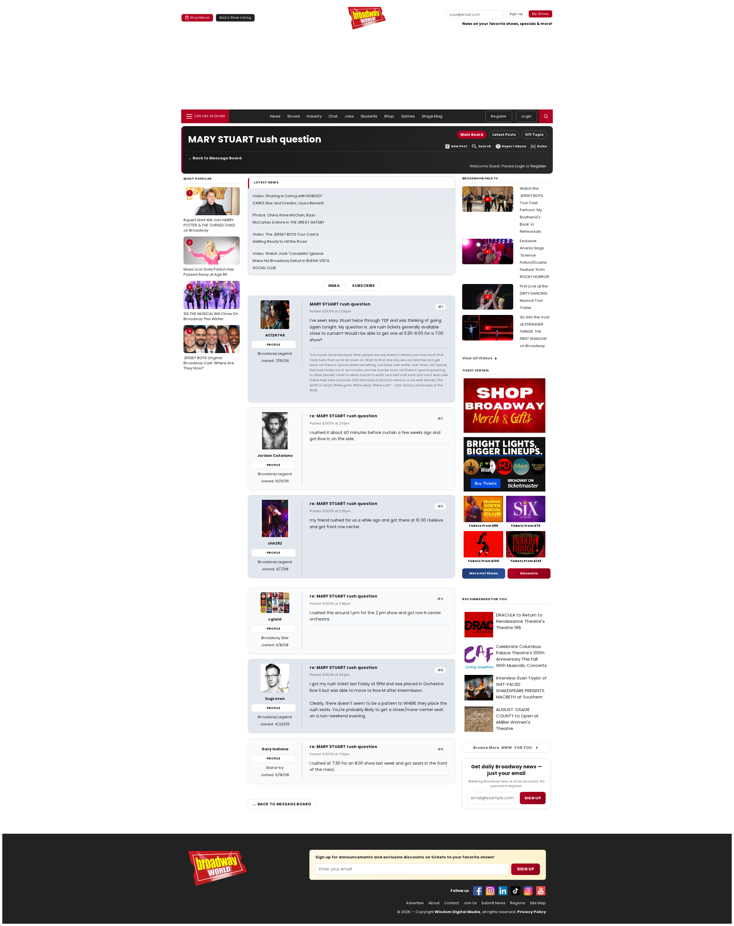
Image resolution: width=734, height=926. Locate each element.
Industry (314, 116)
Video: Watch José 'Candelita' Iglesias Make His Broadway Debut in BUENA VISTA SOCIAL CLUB (291, 261)
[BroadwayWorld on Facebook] (478, 891)
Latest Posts (504, 134)
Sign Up (525, 869)
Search (484, 146)
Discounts (529, 573)
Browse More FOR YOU (502, 747)
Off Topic (534, 134)
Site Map (538, 903)
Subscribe (363, 285)
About (434, 903)
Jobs (349, 116)
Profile (273, 344)
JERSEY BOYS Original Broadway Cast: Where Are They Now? (209, 349)
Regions (517, 903)
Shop (389, 116)
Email (334, 285)
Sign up (532, 798)
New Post (459, 146)
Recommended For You (484, 599)
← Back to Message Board (215, 158)
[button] (546, 116)
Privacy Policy (531, 912)
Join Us (470, 903)
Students (369, 116)
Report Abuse (514, 146)
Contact (451, 903)
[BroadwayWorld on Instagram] (490, 891)
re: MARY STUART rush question (343, 416)
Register (499, 116)
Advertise (415, 903)
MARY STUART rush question (340, 304)
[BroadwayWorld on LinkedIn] (503, 891)
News (275, 116)
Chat (333, 116)
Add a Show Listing (235, 17)
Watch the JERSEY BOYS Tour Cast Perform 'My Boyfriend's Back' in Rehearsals (531, 210)
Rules (542, 146)
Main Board (471, 134)
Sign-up (516, 13)
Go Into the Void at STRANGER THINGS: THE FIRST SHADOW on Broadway (534, 331)
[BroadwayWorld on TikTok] (515, 891)
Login (527, 116)
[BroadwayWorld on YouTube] (541, 891)
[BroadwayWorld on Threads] (528, 891)
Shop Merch (200, 17)
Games (408, 116)
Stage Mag (432, 116)
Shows (293, 116)
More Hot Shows (483, 573)
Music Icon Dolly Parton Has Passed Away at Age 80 (209, 258)
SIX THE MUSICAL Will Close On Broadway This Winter (211, 302)
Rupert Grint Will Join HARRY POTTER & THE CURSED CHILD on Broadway (209, 211)
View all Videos (477, 358)
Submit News (493, 903)
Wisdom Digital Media (457, 912)
